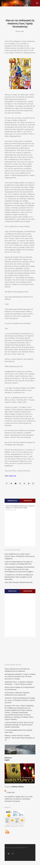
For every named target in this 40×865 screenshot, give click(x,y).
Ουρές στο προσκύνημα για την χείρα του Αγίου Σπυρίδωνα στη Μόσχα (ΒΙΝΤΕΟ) (19, 563)
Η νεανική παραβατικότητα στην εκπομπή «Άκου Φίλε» (18, 731)
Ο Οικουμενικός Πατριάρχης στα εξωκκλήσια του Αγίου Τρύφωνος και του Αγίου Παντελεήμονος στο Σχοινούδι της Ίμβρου (19, 569)
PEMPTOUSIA (12, 591)
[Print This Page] (29, 483)
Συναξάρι (11, 792)
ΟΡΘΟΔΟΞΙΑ (28, 501)
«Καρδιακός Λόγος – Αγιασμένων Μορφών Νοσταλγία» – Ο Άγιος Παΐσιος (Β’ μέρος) (19, 683)
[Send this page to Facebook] (7, 483)
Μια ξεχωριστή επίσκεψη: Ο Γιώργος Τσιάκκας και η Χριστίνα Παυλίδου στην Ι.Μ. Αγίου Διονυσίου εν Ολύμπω (20, 676)
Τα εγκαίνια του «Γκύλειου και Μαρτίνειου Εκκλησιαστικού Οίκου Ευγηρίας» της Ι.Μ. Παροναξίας (19, 577)
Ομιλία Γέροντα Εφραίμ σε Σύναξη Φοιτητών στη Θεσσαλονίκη (20, 688)
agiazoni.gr (12, 476)
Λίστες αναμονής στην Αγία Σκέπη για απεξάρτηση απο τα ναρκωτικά (17, 670)
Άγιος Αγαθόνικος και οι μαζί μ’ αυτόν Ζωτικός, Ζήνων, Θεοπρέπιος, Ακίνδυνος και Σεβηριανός (19, 556)
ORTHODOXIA (27, 591)
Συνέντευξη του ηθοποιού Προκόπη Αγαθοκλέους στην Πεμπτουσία (17, 694)
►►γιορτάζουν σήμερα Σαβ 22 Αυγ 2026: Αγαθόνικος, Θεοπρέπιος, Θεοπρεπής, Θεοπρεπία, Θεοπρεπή (19, 799)
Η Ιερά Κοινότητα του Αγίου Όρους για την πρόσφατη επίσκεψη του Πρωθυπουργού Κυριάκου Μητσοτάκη (19, 724)
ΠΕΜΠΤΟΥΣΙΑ (12, 501)
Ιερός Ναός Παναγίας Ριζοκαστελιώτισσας (18, 582)
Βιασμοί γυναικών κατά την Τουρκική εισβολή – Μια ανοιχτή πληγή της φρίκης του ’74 (20, 737)
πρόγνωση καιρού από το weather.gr (14, 823)
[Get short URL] (20, 483)
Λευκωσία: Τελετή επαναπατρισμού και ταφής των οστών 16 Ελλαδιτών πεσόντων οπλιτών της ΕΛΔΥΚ (20, 700)
